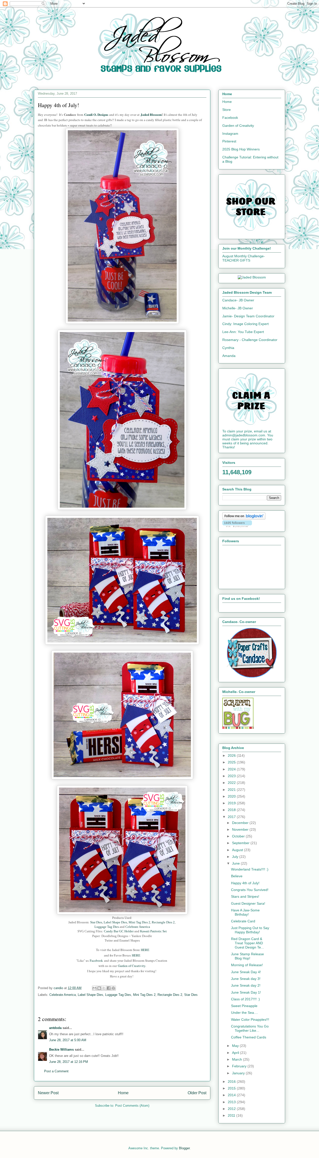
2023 (232, 776)
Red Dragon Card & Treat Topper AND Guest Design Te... (247, 943)
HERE (145, 950)
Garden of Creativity (238, 126)
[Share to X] (103, 988)
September (241, 843)
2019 (232, 803)
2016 (232, 1082)
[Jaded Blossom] (252, 277)
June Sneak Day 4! (246, 972)
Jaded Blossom (151, 114)
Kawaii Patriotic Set (153, 931)
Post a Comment (56, 1071)
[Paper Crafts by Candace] (252, 676)
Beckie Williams (61, 1049)
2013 (232, 1102)
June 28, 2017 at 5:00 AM (67, 1040)
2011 (232, 1115)
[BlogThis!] (99, 988)
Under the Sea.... (244, 1013)
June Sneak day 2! (245, 985)
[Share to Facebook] (108, 988)
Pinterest (229, 141)
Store (226, 110)
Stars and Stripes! (245, 896)
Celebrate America (137, 927)
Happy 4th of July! (245, 883)
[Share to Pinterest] (113, 988)
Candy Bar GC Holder (118, 931)
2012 (232, 1109)
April (236, 1053)
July (235, 857)
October (239, 836)
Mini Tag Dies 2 (139, 922)
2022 (232, 783)
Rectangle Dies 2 (163, 922)
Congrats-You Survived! (249, 890)
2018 (232, 810)
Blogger (184, 1148)
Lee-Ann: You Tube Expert (243, 332)
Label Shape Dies (115, 922)
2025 (232, 762)
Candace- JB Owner (238, 300)
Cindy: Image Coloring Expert (245, 324)
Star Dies (96, 922)
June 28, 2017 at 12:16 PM (68, 1062)
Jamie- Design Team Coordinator (248, 316)
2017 (232, 817)
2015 (232, 1088)
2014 (232, 1095)
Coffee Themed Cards (248, 1037)
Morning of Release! (247, 965)
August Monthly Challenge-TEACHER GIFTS (243, 258)
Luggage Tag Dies (107, 927)
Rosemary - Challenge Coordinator (249, 340)
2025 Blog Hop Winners (241, 149)
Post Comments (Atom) (132, 1105)
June (236, 863)
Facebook (96, 960)
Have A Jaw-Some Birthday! (245, 912)
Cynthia (228, 348)
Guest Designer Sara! (248, 903)
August (238, 850)
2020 (232, 796)
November (240, 829)
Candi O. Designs (96, 114)
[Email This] (94, 988)
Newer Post (48, 1093)
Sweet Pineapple (244, 1006)
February (239, 1066)
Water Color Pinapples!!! (250, 1020)
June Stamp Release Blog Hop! (247, 956)
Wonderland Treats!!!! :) (249, 869)
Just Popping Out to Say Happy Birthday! (250, 930)
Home (123, 1093)
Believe (236, 876)
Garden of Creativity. (132, 965)
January (239, 1073)
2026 (232, 755)
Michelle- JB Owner (237, 308)
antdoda (55, 1028)
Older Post (197, 1093)
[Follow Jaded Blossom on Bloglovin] (243, 518)
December (240, 823)
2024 (232, 769)
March (237, 1059)
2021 (232, 790)
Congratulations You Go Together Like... (250, 1028)
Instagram (230, 134)
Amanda (229, 356)
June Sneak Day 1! (246, 992)
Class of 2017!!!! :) (245, 999)
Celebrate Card (243, 921)
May (236, 1046)
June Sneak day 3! (245, 979)
